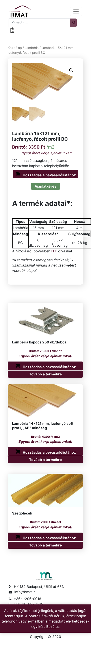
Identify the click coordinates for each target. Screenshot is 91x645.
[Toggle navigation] (76, 11)
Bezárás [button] (52, 626)
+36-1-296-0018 (27, 599)
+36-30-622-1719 (28, 604)
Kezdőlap (15, 48)
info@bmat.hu (25, 592)
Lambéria (32, 48)
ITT (54, 251)
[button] (71, 70)
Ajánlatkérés (45, 186)
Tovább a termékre (45, 374)
